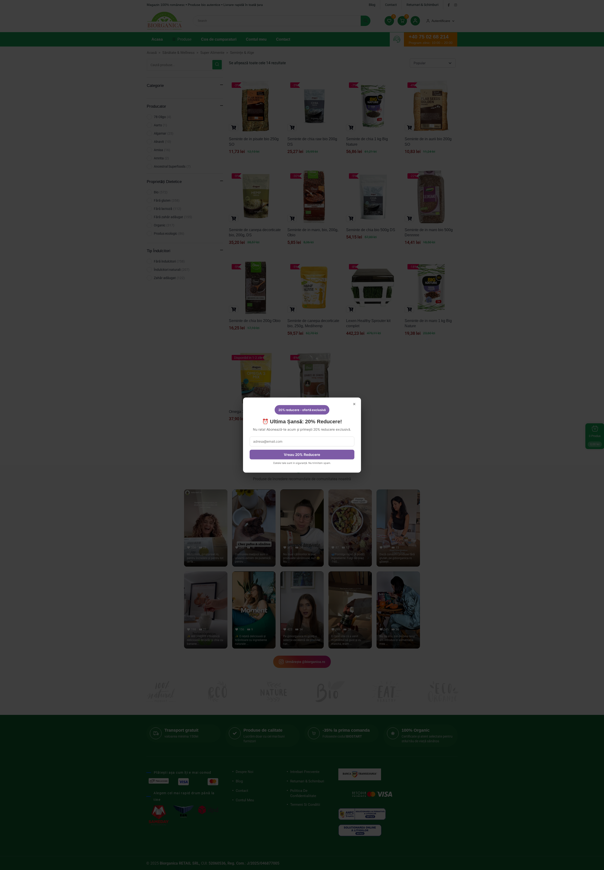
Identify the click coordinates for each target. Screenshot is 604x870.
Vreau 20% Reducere (302, 454)
